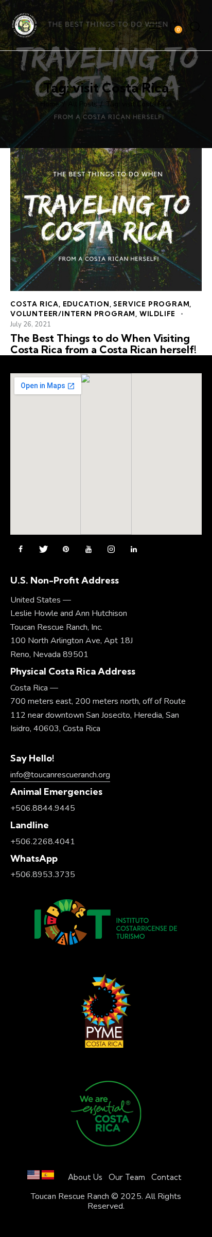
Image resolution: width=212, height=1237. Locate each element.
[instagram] (111, 549)
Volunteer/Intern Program (72, 314)
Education (86, 304)
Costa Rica (34, 304)
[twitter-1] (43, 549)
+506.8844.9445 (42, 808)
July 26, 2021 (30, 324)
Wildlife (157, 314)
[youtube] (88, 549)
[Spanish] (48, 1177)
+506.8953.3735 (42, 874)
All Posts (82, 104)
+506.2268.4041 (42, 841)
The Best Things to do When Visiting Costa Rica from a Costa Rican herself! (103, 344)
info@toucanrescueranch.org (60, 774)
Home (49, 104)
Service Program (151, 304)
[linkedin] (133, 549)
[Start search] (195, 27)
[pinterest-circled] (66, 549)
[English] (33, 1177)
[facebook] (20, 549)
